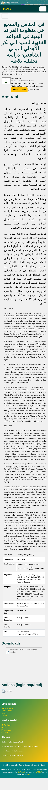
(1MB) (24, 89)
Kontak (4, 716)
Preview (37, 89)
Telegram (6, 732)
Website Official (7, 708)
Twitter (6, 727)
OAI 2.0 (39, 772)
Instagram (7, 730)
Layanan (5, 713)
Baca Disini (20, 90)
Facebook (7, 725)
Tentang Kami (7, 711)
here (28, 774)
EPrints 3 (21, 772)
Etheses (6, 9)
